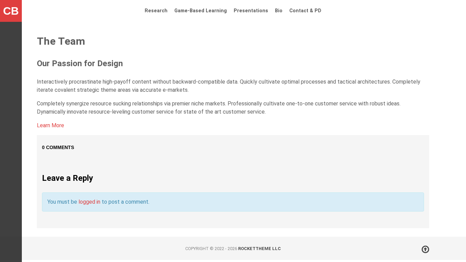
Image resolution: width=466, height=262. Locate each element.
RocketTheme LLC (259, 248)
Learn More (50, 125)
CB (11, 11)
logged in (89, 202)
